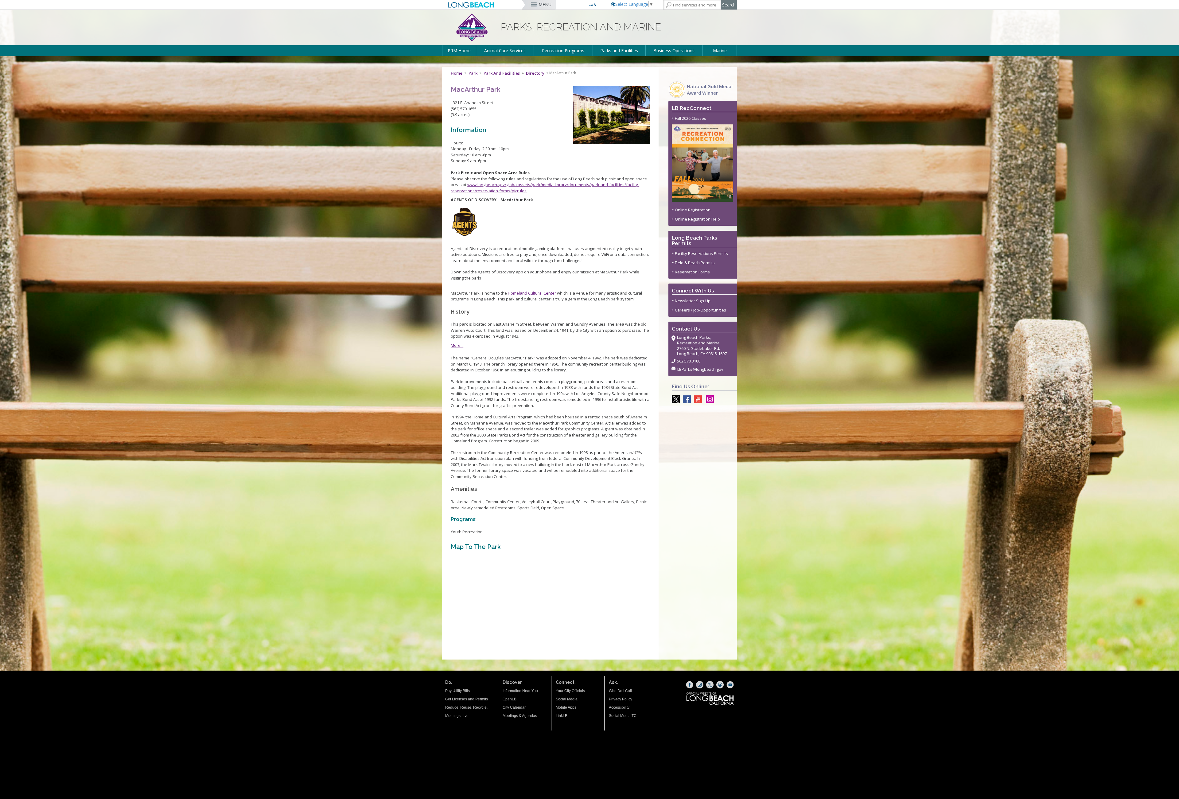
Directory (535, 73)
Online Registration (692, 210)
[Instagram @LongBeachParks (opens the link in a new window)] (708, 399)
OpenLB (509, 699)
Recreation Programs (563, 50)
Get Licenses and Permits (466, 699)
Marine (720, 50)
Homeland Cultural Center (532, 293)
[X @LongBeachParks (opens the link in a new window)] (674, 399)
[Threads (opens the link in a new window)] (720, 684)
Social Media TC (622, 716)
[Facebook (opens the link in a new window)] (689, 684)
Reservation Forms (692, 272)
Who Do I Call (620, 691)
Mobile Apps (566, 707)
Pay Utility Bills (457, 691)
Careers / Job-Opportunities (700, 310)
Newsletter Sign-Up (692, 301)
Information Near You (520, 691)
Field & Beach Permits (695, 262)
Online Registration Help (697, 219)
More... (457, 345)
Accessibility (619, 707)
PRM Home (459, 50)
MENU (545, 4)
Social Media (567, 699)
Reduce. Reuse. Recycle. (466, 707)
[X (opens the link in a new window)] (710, 684)
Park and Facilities (502, 73)
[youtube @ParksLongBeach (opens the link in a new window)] (696, 399)
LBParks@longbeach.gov (700, 369)
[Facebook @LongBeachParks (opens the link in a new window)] (685, 399)
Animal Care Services (505, 50)
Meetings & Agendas (520, 716)
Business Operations (674, 50)
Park (473, 73)
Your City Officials (570, 691)
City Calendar (514, 707)
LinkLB (561, 716)
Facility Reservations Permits (701, 253)
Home (456, 73)
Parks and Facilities (619, 50)
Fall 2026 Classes (690, 118)
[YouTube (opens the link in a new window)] (730, 684)
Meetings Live (457, 716)
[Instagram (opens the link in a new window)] (699, 684)
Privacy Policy (620, 699)
